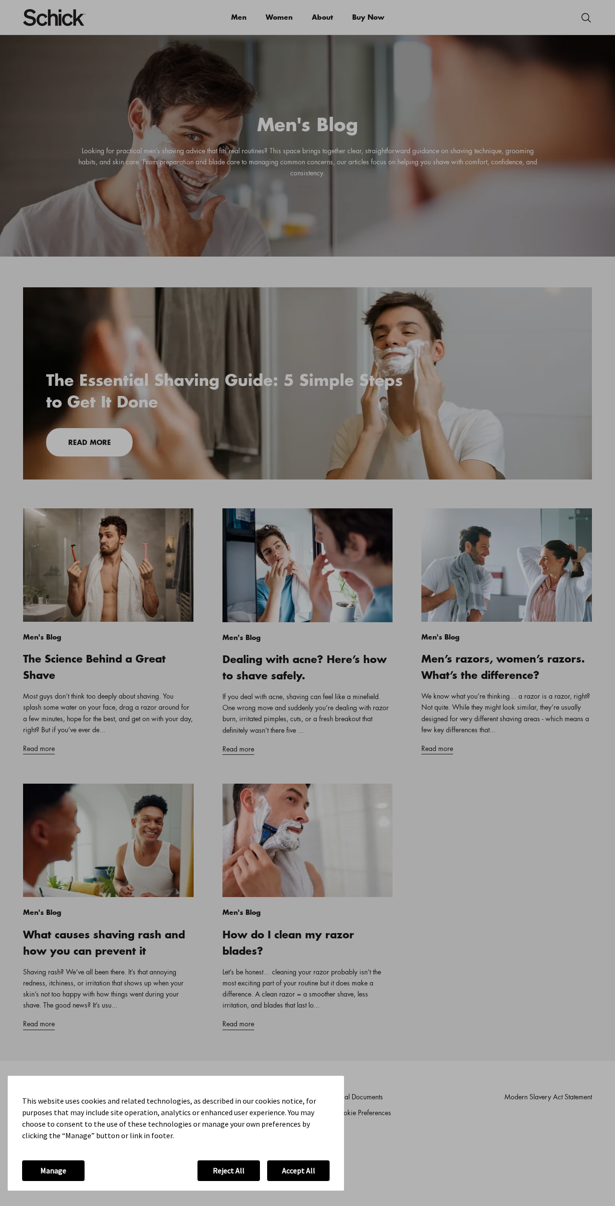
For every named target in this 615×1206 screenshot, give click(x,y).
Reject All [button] (229, 1170)
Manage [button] (53, 1170)
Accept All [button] (298, 1170)
